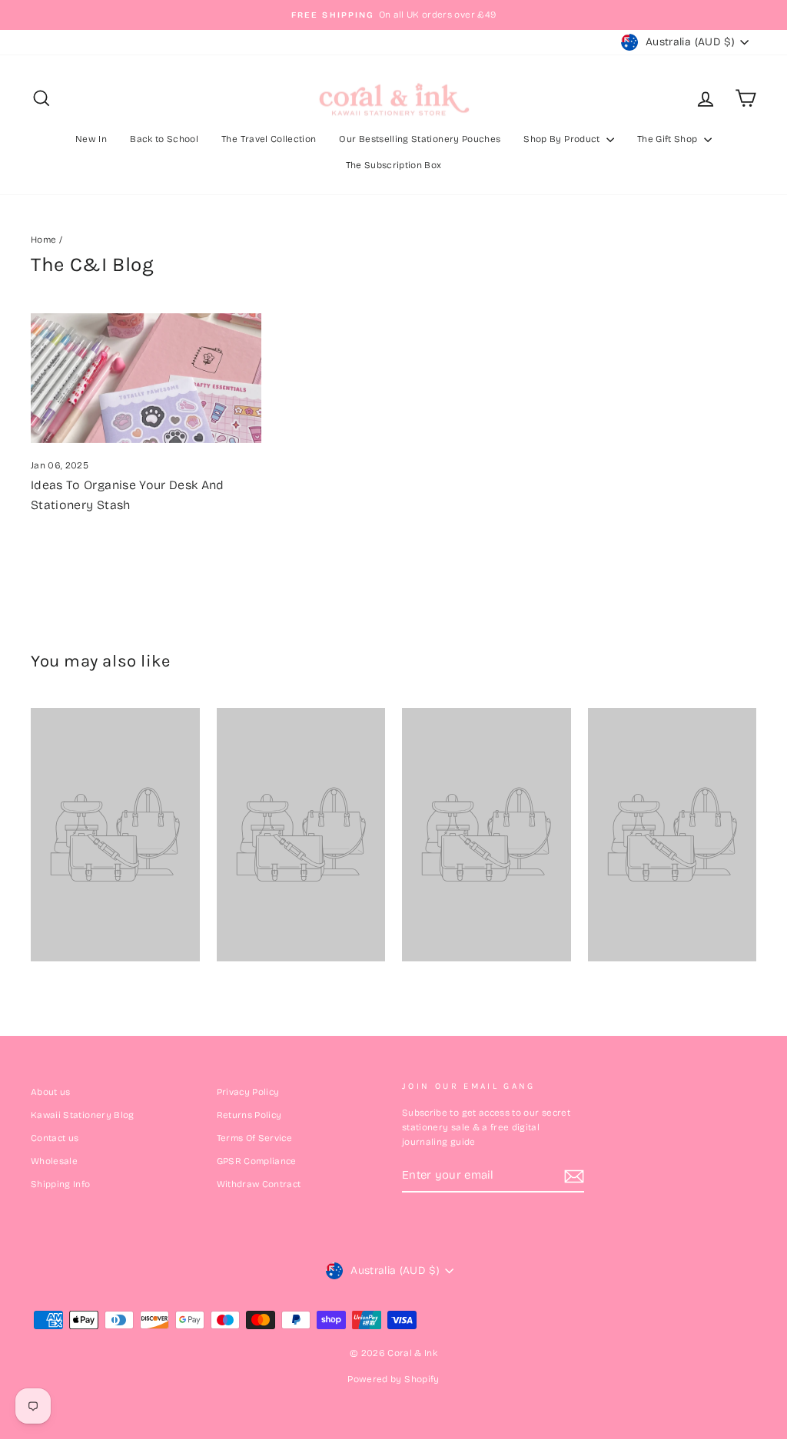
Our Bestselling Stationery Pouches (419, 139)
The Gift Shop (668, 139)
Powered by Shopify (393, 1379)
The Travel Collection (268, 139)
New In (91, 139)
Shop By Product (563, 139)
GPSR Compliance (257, 1161)
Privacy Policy (248, 1092)
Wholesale (54, 1161)
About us (51, 1092)
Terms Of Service (255, 1138)
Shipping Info (61, 1184)
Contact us (55, 1138)
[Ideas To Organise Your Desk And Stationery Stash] (146, 378)
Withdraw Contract (259, 1184)
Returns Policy (249, 1115)
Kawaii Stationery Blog (82, 1115)
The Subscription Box (394, 165)
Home (43, 239)
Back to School (164, 139)
